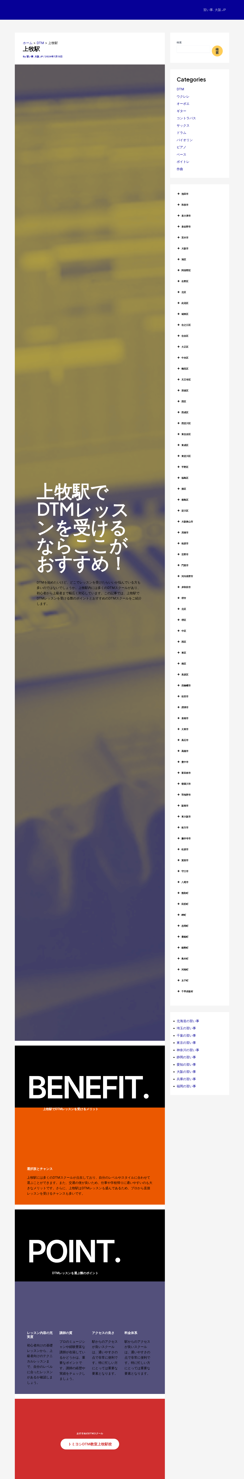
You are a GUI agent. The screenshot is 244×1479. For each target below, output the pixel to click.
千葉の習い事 (186, 1035)
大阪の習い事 (186, 1072)
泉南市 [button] (184, 718)
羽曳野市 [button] (186, 794)
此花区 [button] (184, 303)
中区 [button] (183, 630)
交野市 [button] (184, 554)
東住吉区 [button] (186, 434)
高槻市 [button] (184, 751)
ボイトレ (183, 162)
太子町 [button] (184, 980)
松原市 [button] (184, 849)
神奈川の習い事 (188, 1050)
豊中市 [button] (184, 761)
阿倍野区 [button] (186, 270)
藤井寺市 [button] (186, 838)
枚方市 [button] (184, 827)
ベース (181, 154)
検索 (179, 42)
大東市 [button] (184, 729)
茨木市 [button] (184, 237)
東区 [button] (183, 652)
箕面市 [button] (184, 860)
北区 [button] (183, 292)
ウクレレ (183, 96)
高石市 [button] (184, 740)
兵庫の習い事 (186, 1079)
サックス (183, 125)
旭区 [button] (183, 259)
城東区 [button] (184, 314)
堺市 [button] (183, 598)
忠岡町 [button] (184, 925)
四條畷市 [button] (186, 685)
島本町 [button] (184, 958)
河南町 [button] (184, 969)
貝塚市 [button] (184, 532)
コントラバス (186, 118)
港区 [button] (183, 488)
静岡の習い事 (186, 1057)
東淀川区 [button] (186, 456)
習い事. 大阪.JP (214, 10)
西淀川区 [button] (186, 423)
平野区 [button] (184, 466)
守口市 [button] (184, 871)
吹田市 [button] (184, 696)
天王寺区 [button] (186, 379)
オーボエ (183, 103)
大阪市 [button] (184, 248)
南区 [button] (183, 663)
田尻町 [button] (184, 903)
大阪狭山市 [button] (187, 521)
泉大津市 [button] (186, 215)
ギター (181, 111)
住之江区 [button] (186, 324)
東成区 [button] (184, 445)
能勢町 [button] (184, 947)
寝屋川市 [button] (186, 783)
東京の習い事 (186, 1043)
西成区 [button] (184, 412)
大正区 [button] (184, 346)
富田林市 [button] (186, 772)
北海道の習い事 (188, 1021)
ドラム (181, 133)
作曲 (180, 169)
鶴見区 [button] (184, 368)
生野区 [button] (184, 281)
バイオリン (185, 140)
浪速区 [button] (184, 390)
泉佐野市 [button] (186, 226)
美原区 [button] (184, 674)
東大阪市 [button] (186, 816)
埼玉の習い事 (186, 1028)
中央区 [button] (184, 357)
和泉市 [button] (184, 204)
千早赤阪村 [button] (187, 991)
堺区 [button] (183, 619)
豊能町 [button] (184, 936)
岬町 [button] (183, 914)
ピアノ (181, 147)
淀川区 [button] (184, 510)
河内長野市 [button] (187, 576)
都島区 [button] (184, 499)
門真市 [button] (184, 565)
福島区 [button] (184, 477)
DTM (180, 89)
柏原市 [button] (184, 543)
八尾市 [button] (184, 882)
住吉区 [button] (184, 335)
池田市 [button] (184, 193)
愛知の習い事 (186, 1064)
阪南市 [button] (184, 805)
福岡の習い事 (186, 1086)
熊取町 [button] (184, 893)
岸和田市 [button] (186, 587)
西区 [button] (183, 401)
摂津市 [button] (184, 707)
